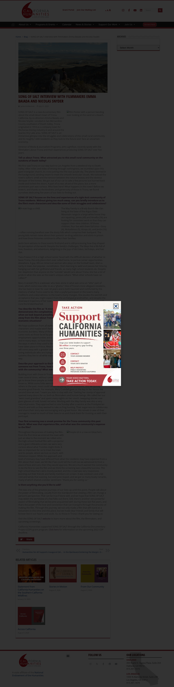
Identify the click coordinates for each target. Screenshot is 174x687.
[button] (116, 306)
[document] (87, 343)
